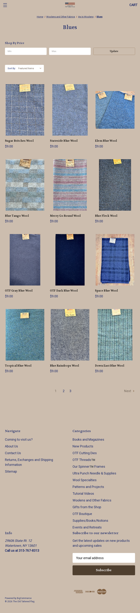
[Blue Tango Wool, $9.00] (24, 185)
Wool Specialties (85, 480)
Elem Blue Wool (106, 141)
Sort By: (12, 68)
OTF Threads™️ (84, 460)
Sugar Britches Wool (19, 141)
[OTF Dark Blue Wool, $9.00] (70, 260)
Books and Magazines (88, 439)
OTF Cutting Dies (85, 453)
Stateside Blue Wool (64, 141)
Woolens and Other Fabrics (92, 500)
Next (128, 391)
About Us (11, 446)
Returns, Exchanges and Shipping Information (29, 462)
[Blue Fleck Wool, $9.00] (115, 185)
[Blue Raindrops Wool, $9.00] (70, 335)
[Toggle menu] (5, 5)
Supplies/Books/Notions (90, 520)
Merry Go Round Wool (65, 216)
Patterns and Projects (88, 487)
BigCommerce (24, 598)
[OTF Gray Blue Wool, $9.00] (24, 260)
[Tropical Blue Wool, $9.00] (24, 335)
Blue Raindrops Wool (64, 365)
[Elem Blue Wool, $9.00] (115, 110)
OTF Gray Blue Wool (19, 290)
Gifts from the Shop (87, 507)
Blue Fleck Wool (106, 216)
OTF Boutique (82, 514)
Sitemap (11, 471)
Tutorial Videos (83, 493)
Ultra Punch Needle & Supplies (94, 473)
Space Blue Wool (106, 290)
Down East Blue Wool (109, 365)
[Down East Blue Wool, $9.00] (115, 335)
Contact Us (13, 453)
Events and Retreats (87, 527)
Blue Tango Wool (17, 216)
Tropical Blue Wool (18, 365)
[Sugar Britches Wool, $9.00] (24, 110)
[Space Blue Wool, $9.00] (115, 260)
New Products (83, 446)
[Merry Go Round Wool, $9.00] (70, 185)
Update (114, 51)
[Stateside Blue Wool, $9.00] (70, 110)
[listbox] (31, 68)
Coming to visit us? (19, 439)
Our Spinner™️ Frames (89, 466)
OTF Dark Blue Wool (64, 290)
